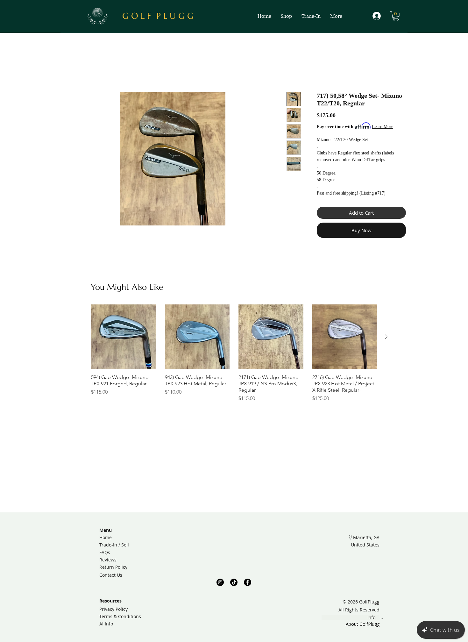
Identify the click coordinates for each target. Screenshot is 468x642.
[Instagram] (220, 582)
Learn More (382, 126)
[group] (234, 353)
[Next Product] (386, 336)
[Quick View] (123, 336)
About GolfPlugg (362, 624)
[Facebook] (247, 582)
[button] (395, 16)
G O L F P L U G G (158, 16)
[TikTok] (234, 582)
